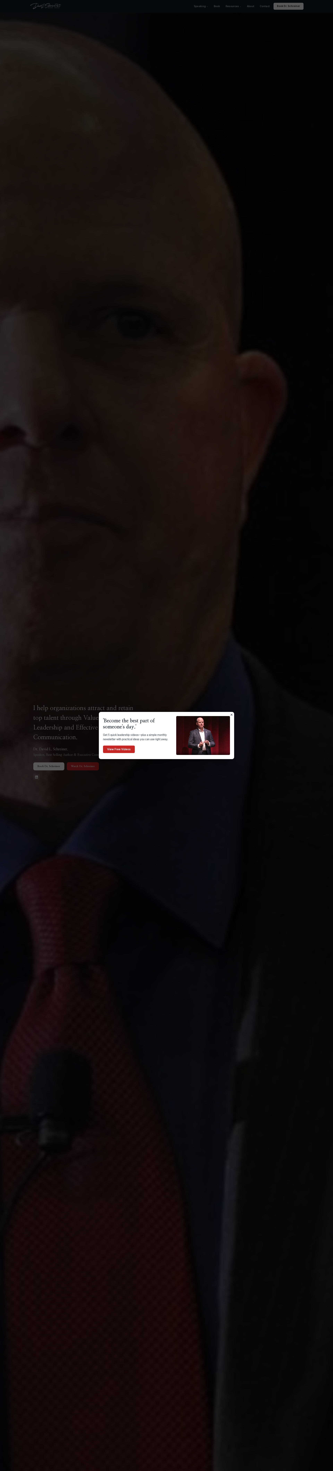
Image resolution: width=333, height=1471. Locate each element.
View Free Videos (119, 749)
